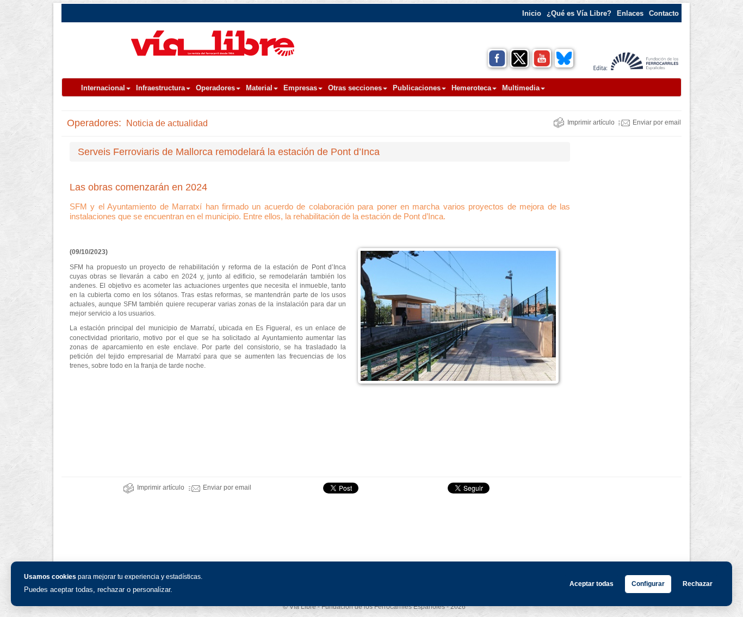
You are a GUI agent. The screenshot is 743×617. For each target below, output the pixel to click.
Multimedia (521, 88)
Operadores (215, 88)
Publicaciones (417, 88)
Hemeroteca (471, 88)
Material (259, 88)
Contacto (664, 13)
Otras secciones (355, 88)
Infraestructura (160, 88)
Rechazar (698, 584)
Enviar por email (657, 122)
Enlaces (630, 13)
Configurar (648, 584)
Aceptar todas (591, 584)
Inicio (531, 13)
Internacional (103, 88)
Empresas (300, 88)
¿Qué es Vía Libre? (579, 13)
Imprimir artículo (591, 122)
